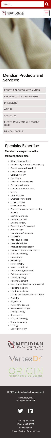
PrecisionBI (11, 103)
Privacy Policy (18, 431)
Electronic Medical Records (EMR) (21, 123)
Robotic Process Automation (22, 90)
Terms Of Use (33, 431)
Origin (8, 109)
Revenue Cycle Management (21, 96)
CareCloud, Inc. (25, 397)
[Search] (47, 4)
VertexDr (10, 115)
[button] (47, 13)
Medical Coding (13, 131)
